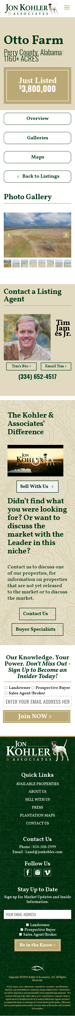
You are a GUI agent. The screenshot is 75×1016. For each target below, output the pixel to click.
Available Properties (37, 784)
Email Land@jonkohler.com (37, 852)
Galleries (37, 138)
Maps (37, 157)
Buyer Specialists (35, 629)
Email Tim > (56, 366)
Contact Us (35, 613)
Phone (37, 847)
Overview (37, 118)
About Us (37, 791)
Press (37, 807)
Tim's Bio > (21, 366)
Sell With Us (34, 486)
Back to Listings (40, 176)
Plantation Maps (37, 815)
